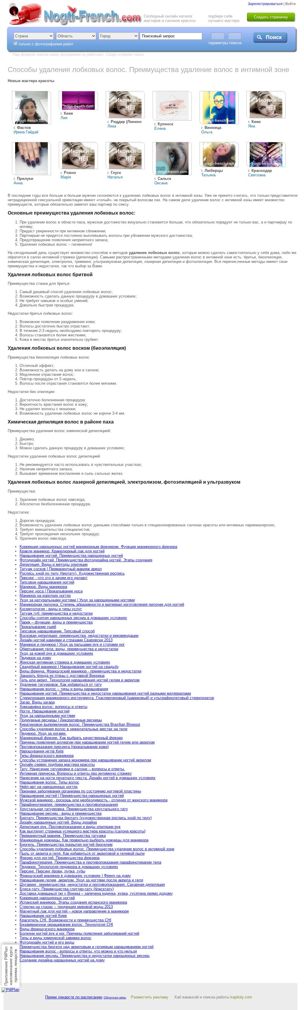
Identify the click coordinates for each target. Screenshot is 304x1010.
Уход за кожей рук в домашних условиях (56, 653)
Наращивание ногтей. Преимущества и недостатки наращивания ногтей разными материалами (105, 693)
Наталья (115, 177)
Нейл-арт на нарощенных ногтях (49, 786)
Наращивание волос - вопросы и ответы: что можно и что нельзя (78, 951)
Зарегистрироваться (265, 4)
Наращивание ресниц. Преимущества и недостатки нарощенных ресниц (84, 955)
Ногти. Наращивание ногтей (44, 711)
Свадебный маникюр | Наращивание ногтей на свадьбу (69, 666)
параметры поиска (224, 43)
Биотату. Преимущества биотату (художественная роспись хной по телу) (86, 818)
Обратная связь (115, 997)
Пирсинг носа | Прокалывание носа (51, 591)
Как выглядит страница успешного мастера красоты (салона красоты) (82, 831)
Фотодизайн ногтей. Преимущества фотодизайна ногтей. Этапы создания (86, 560)
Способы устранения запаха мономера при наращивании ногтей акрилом (85, 760)
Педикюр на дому (35, 658)
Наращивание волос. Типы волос (49, 782)
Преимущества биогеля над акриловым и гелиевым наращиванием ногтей (86, 947)
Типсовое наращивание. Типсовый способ (57, 631)
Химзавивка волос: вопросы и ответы (53, 706)
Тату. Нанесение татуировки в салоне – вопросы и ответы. (72, 769)
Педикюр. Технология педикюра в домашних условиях (69, 866)
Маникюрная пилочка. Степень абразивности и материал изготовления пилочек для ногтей (102, 604)
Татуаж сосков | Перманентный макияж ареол (61, 569)
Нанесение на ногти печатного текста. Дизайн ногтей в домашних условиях (88, 778)
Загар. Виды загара (37, 702)
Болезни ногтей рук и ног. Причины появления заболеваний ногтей (79, 933)
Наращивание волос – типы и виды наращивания (64, 689)
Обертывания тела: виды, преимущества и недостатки (69, 649)
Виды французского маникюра (47, 929)
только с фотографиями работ (45, 44)
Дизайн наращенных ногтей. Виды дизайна (58, 822)
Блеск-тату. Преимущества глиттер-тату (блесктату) (67, 889)
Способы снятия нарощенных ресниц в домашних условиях (73, 618)
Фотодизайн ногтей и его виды (47, 942)
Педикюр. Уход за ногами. (43, 733)
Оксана (160, 183)
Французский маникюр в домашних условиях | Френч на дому (75, 875)
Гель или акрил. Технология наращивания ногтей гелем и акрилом (80, 680)
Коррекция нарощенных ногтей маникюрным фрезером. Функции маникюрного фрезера (98, 546)
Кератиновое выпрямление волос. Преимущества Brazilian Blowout (80, 724)
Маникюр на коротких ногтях (45, 595)
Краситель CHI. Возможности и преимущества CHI (65, 920)
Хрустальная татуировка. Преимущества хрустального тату (74, 809)
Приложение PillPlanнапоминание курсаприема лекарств (11, 966)
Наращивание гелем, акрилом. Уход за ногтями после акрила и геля (81, 880)
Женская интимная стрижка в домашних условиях (65, 662)
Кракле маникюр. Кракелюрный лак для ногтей (62, 551)
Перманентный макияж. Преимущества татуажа (63, 835)
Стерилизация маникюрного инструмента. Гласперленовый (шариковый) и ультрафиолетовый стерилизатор (117, 698)
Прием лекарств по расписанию (73, 997)
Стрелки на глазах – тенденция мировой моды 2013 (66, 906)
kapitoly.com (241, 997)
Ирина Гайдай (26, 132)
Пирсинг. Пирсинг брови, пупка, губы (52, 871)
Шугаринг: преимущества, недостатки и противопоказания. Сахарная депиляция (92, 884)
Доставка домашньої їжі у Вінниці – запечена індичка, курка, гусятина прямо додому (96, 893)
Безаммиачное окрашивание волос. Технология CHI (66, 924)
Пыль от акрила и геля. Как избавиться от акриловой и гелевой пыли (82, 853)
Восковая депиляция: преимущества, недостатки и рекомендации (79, 635)
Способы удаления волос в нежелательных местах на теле (73, 729)
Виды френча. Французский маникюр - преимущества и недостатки (80, 671)
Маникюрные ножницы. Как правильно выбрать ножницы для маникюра (84, 840)
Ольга (206, 132)
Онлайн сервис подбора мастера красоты (57, 764)
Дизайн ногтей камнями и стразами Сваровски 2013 (66, 640)
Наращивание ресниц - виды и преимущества (61, 813)
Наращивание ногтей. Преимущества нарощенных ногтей (71, 555)
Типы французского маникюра (47, 755)
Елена (160, 128)
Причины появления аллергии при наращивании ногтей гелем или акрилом (87, 742)
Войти (290, 4)
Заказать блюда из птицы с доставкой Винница (62, 675)
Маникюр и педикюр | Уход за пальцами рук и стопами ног (72, 644)
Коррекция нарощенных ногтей (47, 898)
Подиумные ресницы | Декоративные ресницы (61, 720)
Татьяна (208, 175)
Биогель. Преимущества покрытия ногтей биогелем (66, 844)
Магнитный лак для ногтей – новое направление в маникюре (74, 911)
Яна (251, 126)
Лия (64, 118)
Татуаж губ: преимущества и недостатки (56, 613)
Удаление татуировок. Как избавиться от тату (61, 684)
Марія (66, 177)
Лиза (111, 126)
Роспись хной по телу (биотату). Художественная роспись (72, 573)
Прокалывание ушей (38, 626)
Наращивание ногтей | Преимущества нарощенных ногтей (72, 795)
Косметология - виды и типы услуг (51, 609)
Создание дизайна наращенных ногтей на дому (62, 960)
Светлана (256, 175)
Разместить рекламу (149, 997)
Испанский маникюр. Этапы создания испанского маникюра (73, 902)
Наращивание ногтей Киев (43, 915)
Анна (18, 183)
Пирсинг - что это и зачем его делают (54, 578)
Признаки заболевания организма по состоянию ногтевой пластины (80, 791)
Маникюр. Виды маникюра (43, 586)
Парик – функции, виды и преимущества (56, 622)
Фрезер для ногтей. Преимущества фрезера (59, 858)
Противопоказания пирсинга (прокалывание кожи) (64, 746)
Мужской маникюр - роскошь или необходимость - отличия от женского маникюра (93, 800)
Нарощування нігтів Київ (42, 751)
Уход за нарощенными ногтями (47, 715)
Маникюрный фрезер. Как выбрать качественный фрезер (71, 738)
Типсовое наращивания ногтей (47, 582)
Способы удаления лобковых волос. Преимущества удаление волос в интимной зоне (97, 849)
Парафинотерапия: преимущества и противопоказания (69, 804)
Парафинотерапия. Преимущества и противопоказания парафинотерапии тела (90, 862)
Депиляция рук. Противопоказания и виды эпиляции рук (70, 826)
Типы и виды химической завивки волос (55, 938)
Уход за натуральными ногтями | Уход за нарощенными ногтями (77, 600)
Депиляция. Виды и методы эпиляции (54, 564)
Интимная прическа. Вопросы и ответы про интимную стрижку (76, 773)
